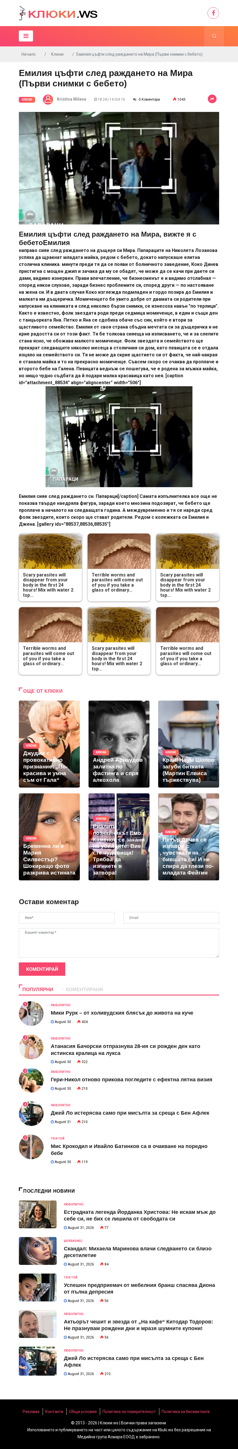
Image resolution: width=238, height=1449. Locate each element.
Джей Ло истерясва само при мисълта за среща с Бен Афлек (130, 1113)
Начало (28, 54)
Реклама (31, 1411)
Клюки (57, 54)
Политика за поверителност (129, 1411)
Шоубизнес (73, 1241)
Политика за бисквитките (186, 1411)
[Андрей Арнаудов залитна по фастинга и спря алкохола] (119, 744)
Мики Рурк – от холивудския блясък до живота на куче (122, 1013)
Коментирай (42, 969)
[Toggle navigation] (26, 35)
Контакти (54, 1411)
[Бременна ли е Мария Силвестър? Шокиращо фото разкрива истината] (49, 836)
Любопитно (61, 1005)
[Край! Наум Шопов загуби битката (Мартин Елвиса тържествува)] (188, 744)
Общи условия (83, 1411)
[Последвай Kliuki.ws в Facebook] (213, 13)
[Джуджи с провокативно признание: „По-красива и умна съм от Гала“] (49, 744)
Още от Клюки (43, 691)
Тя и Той (57, 1138)
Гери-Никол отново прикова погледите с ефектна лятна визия (131, 1079)
